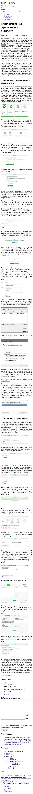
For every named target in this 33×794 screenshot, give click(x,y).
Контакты (7, 17)
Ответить (7, 694)
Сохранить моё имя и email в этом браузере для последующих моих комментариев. (16, 726)
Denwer (12, 775)
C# (3, 775)
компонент (21, 778)
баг (9, 777)
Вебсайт (27, 722)
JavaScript (15, 764)
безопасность (14, 777)
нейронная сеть (27, 778)
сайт (20, 783)
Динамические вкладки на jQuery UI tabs (17, 737)
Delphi (14, 763)
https (2, 675)
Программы (8, 16)
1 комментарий (23, 35)
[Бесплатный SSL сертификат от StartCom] (14, 116)
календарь (16, 778)
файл (8, 780)
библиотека (19, 777)
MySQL (10, 758)
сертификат (8, 675)
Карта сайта (8, 19)
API (2, 775)
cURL (6, 775)
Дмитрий (11, 685)
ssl (4, 675)
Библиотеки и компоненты (12, 751)
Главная (6, 14)
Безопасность (12, 759)
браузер (24, 777)
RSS (2, 7)
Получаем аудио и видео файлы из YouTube (18, 741)
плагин (2, 780)
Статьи (6, 756)
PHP (13, 766)
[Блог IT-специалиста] (8, 4)
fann (16, 775)
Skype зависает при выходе (12, 744)
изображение (10, 778)
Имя (26, 715)
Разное (10, 768)
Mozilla (29, 775)
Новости (7, 753)
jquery (25, 775)
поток (5, 780)
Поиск (3, 9)
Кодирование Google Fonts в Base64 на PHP (18, 739)
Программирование (14, 761)
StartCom (19, 55)
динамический (4, 778)
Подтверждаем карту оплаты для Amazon (17, 742)
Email (26, 718)
